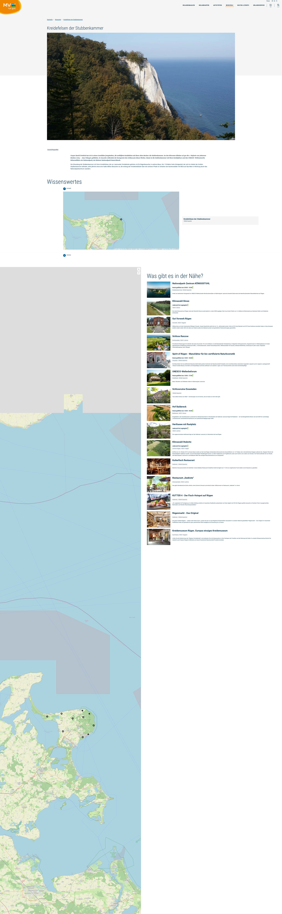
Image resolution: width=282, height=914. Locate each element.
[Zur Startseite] (11, 8)
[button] (88, 734)
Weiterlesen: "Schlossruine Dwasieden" (211, 395)
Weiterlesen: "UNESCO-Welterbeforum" (211, 378)
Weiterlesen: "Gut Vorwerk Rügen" (211, 325)
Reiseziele (58, 19)
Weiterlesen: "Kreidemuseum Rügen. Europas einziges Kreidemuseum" (211, 537)
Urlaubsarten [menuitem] (204, 5)
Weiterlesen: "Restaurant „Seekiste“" (211, 484)
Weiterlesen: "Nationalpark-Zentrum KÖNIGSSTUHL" (211, 290)
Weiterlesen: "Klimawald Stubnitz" (211, 448)
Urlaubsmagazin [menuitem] (189, 5)
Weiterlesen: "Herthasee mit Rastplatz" (211, 430)
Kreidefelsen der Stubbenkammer (73, 19)
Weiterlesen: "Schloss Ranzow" (211, 342)
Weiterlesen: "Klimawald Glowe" (211, 307)
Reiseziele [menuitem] (229, 5)
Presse (268, 1)
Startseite (50, 19)
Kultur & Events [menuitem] (243, 5)
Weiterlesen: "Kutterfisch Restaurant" (211, 466)
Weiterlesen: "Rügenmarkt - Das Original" (211, 519)
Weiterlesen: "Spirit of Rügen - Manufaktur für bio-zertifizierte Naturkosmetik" (211, 360)
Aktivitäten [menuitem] (217, 5)
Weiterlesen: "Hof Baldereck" (211, 413)
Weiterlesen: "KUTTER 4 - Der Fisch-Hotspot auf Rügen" (211, 502)
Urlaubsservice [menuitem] (259, 5)
